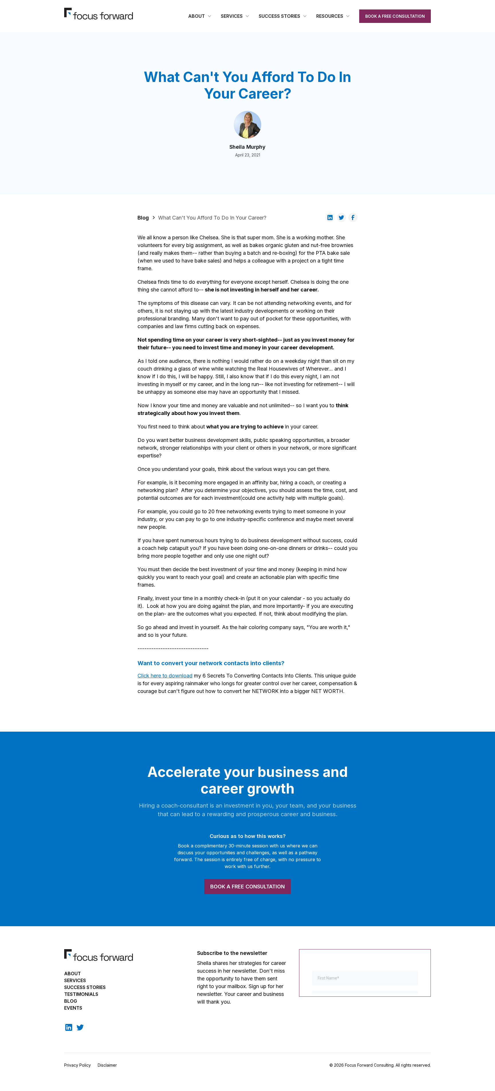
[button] (200, 16)
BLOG (70, 1001)
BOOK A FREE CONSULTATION (395, 16)
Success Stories (85, 987)
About (72, 973)
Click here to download (165, 676)
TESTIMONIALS (81, 994)
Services (75, 980)
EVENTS (73, 1008)
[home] (98, 13)
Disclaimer (107, 1065)
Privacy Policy (77, 1065)
